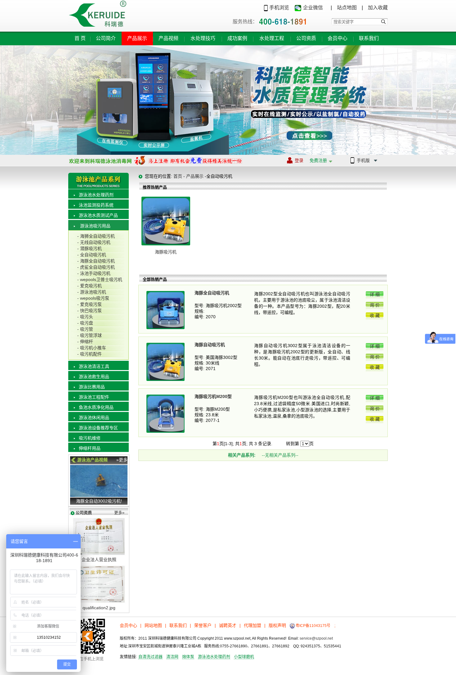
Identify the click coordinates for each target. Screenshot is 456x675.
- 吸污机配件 (89, 353)
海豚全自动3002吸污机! (99, 500)
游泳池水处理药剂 (96, 194)
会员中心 (337, 38)
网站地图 (153, 625)
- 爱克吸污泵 (89, 304)
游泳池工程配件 (94, 397)
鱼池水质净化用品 (96, 407)
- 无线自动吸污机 (93, 242)
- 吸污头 (85, 316)
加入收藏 (378, 7)
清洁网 (172, 656)
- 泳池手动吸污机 (93, 273)
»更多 (121, 459)
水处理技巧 (202, 38)
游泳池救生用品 (94, 376)
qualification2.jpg (99, 607)
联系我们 (369, 38)
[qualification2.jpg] (99, 602)
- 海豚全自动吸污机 (96, 260)
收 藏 (375, 315)
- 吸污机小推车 (91, 347)
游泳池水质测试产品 (98, 215)
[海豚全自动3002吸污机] (98, 495)
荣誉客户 (203, 625)
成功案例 (237, 38)
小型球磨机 (244, 656)
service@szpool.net (316, 638)
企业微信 (313, 7)
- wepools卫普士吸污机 (99, 279)
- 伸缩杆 (85, 341)
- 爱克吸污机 (89, 285)
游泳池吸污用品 (95, 225)
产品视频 (168, 38)
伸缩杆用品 (90, 448)
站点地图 (347, 7)
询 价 (375, 304)
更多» (119, 512)
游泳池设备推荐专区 (98, 427)
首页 (80, 38)
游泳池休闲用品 (94, 417)
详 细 (375, 294)
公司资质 (306, 38)
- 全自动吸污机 (91, 254)
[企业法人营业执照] (99, 554)
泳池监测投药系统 (96, 205)
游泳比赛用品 (92, 386)
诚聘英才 (227, 625)
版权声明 (277, 625)
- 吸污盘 (85, 322)
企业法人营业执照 (99, 559)
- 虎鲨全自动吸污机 (96, 267)
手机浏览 (279, 7)
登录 (311, 160)
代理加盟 (252, 625)
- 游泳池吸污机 (91, 291)
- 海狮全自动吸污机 (96, 236)
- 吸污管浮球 (89, 335)
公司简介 (106, 38)
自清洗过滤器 (150, 656)
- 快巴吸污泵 (89, 310)
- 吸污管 (85, 329)
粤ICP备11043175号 (313, 626)
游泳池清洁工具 (94, 366)
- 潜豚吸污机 (89, 248)
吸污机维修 (90, 438)
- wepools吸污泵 (93, 298)
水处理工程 (271, 38)
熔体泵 (188, 656)
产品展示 (137, 38)
